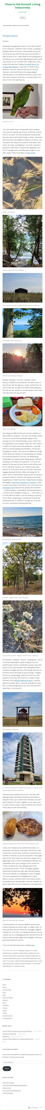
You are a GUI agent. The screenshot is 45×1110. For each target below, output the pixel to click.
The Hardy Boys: (30, 64)
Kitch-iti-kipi (31, 153)
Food (4, 995)
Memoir (21, 950)
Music (4, 1003)
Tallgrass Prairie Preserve (23, 963)
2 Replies (6, 41)
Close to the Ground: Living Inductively (22, 6)
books (5, 987)
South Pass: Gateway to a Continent (24, 482)
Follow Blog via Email (10, 1049)
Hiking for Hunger (8, 1083)
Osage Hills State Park (29, 958)
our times (6, 1005)
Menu (22, 17)
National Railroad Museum (23, 680)
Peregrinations (10, 35)
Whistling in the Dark (9, 1034)
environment (7, 990)
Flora (4, 992)
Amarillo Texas (7, 953)
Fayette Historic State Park (27, 953)
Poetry (5, 1013)
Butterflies (6, 1036)
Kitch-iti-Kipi (20, 956)
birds (4, 985)
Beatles (31, 937)
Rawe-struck (7, 1088)
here (32, 945)
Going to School (8, 997)
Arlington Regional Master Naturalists (15, 1085)
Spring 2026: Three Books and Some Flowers (17, 1031)
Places (5, 1010)
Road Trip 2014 (7, 1016)
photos (27, 950)
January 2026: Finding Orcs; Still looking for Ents (18, 1039)
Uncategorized (7, 1018)
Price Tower (10, 961)
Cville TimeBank (8, 1093)
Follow (7, 1069)
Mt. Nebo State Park (31, 956)
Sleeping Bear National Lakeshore (26, 961)
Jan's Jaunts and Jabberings (12, 1090)
